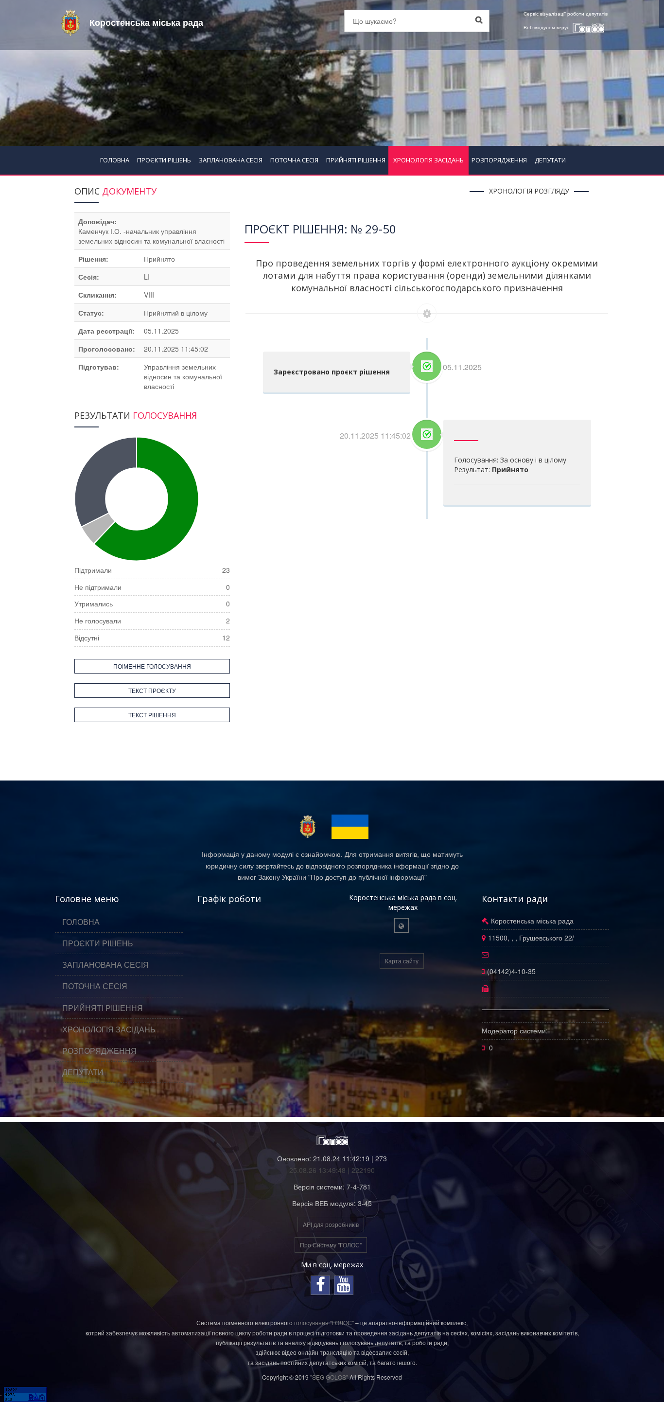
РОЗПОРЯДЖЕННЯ (499, 160)
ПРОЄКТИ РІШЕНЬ (164, 160)
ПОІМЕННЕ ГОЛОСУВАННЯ (152, 666)
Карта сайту (402, 961)
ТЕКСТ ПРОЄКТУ (152, 690)
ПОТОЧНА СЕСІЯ (294, 160)
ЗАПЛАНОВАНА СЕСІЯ (230, 160)
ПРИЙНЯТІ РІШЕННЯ (355, 160)
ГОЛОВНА (114, 160)
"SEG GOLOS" (329, 1377)
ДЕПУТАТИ (550, 160)
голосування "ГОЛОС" (324, 1322)
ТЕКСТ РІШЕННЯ (152, 714)
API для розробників (331, 1224)
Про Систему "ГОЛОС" (331, 1245)
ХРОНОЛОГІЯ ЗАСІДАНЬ (428, 160)
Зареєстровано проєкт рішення (332, 371)
